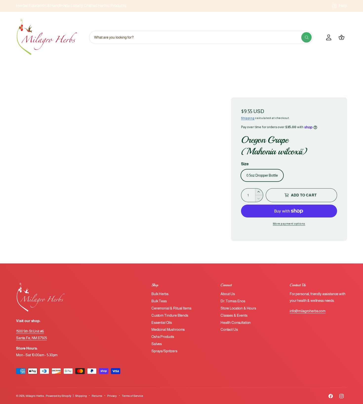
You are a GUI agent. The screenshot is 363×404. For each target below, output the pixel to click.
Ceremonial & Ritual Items (171, 308)
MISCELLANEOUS (229, 69)
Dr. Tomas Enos (233, 301)
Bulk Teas (159, 301)
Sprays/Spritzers (164, 351)
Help (343, 5)
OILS (261, 69)
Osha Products (162, 336)
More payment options (289, 223)
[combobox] (201, 37)
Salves (156, 344)
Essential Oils (161, 322)
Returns (97, 395)
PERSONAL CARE (292, 69)
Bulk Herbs (159, 294)
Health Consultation (236, 322)
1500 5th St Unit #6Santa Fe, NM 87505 (31, 334)
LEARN (166, 69)
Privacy (112, 395)
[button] (136, 69)
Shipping (248, 118)
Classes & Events (234, 315)
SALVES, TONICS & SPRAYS (162, 81)
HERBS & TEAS (134, 69)
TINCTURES (210, 81)
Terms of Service (132, 395)
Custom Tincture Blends (169, 315)
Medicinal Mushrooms (168, 329)
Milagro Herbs (35, 395)
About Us (228, 294)
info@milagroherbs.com (307, 311)
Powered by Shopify (58, 395)
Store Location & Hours (238, 308)
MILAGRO (192, 69)
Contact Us (229, 329)
